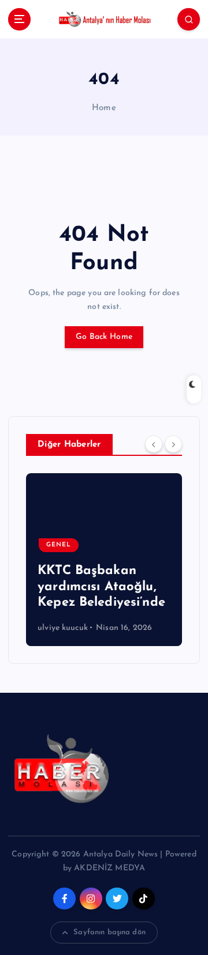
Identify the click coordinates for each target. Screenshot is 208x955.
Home (104, 108)
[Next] (173, 444)
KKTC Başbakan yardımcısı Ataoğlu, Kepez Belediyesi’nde (101, 586)
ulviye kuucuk (63, 628)
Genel (58, 545)
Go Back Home (104, 337)
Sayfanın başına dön (109, 932)
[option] (104, 559)
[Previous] (153, 444)
